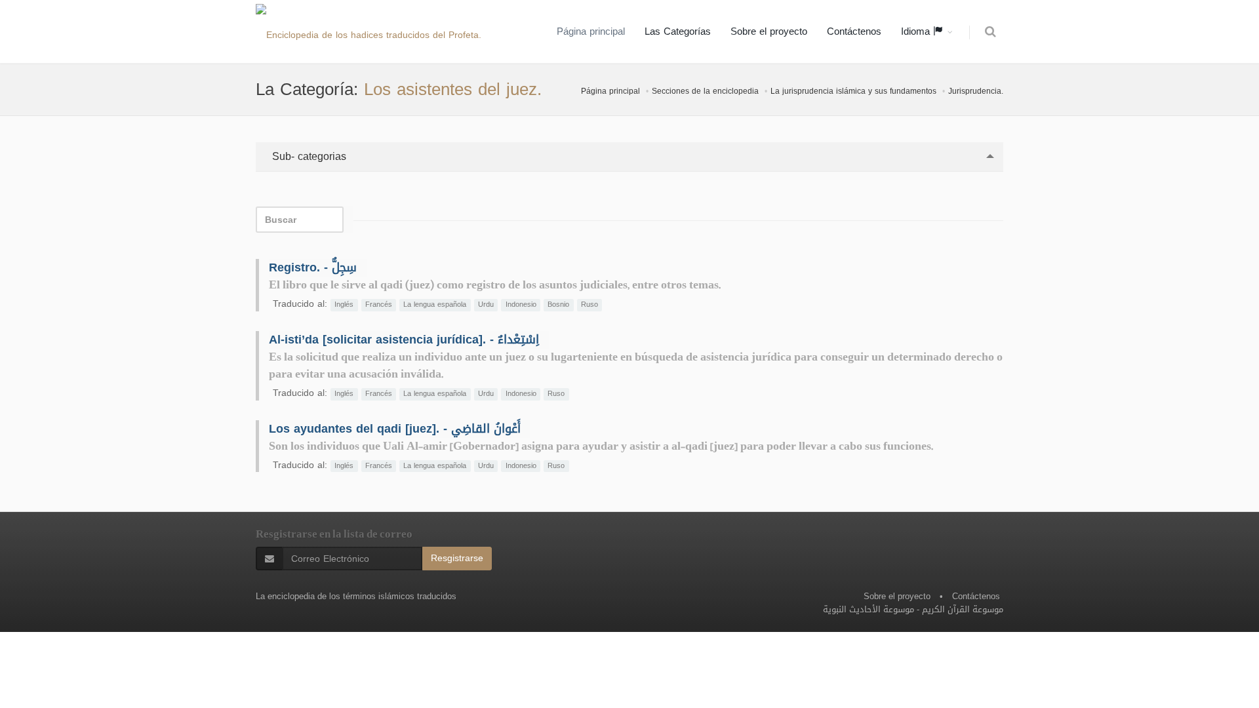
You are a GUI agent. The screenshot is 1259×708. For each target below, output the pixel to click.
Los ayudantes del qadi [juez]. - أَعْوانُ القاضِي (395, 429)
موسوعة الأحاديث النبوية (868, 609)
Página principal (591, 31)
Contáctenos (854, 31)
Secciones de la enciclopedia (705, 91)
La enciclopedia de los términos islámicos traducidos (356, 596)
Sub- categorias (307, 156)
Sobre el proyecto (768, 31)
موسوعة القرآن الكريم (962, 609)
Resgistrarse (457, 558)
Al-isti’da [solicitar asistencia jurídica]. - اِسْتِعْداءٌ (404, 339)
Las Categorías (678, 31)
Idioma (917, 31)
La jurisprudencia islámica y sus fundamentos (853, 91)
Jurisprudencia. (975, 91)
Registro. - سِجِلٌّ (313, 267)
